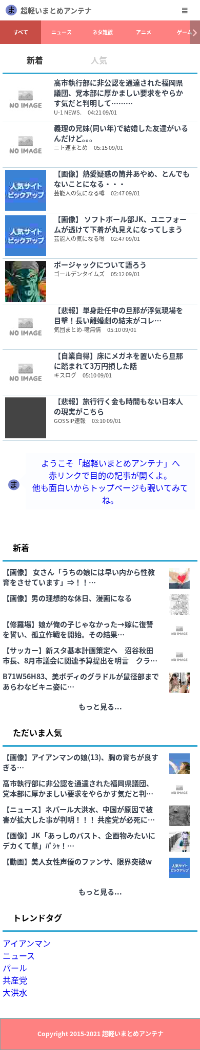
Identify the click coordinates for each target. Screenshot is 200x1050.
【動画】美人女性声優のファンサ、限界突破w (77, 861)
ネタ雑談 (102, 32)
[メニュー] (184, 10)
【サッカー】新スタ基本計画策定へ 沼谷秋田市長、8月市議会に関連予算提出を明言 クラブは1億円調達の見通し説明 (80, 655)
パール (15, 968)
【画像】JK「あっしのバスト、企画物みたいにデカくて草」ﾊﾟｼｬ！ (79, 840)
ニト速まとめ (71, 147)
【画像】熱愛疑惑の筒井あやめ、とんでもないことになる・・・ (122, 178)
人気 (99, 60)
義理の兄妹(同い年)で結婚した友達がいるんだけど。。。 (121, 133)
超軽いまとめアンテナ (56, 10)
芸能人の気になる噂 (79, 193)
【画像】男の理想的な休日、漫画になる (67, 598)
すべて (20, 32)
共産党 (15, 980)
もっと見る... (100, 706)
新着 (35, 60)
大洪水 (15, 992)
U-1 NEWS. (68, 112)
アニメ (143, 32)
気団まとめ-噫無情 (77, 329)
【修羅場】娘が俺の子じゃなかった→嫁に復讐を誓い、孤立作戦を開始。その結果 (78, 629)
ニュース (61, 32)
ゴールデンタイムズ (79, 274)
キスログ (65, 375)
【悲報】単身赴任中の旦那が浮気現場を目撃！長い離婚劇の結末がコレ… (118, 315)
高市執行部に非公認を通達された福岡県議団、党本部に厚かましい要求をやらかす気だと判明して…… (118, 92)
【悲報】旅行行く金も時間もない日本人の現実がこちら (118, 406)
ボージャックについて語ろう (100, 264)
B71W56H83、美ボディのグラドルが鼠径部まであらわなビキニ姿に (81, 681)
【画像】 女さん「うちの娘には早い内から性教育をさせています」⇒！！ (79, 577)
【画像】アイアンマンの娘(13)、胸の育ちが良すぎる (80, 762)
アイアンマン (27, 943)
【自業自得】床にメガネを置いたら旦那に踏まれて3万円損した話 (118, 360)
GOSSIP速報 (70, 420)
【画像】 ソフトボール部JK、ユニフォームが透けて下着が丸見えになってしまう (120, 224)
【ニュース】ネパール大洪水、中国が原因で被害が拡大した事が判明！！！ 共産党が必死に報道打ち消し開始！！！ (79, 814)
